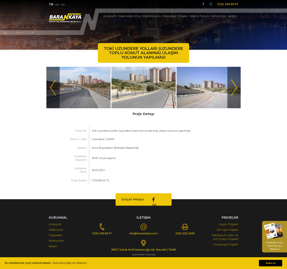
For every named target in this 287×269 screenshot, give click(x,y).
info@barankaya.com (143, 233)
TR (51, 4)
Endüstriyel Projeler (226, 244)
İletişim (232, 16)
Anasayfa (109, 16)
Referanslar (219, 16)
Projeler (183, 16)
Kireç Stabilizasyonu (148, 16)
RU (57, 4)
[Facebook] (203, 4)
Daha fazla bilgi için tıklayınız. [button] (69, 263)
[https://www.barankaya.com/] (71, 18)
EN (63, 4)
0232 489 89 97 (227, 4)
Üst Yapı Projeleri (227, 230)
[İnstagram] (211, 4)
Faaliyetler (169, 16)
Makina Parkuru (199, 16)
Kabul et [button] (270, 263)
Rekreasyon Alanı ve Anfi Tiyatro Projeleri (225, 237)
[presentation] (53, 87)
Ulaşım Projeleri (228, 224)
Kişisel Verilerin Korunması (143, 254)
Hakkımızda (125, 16)
